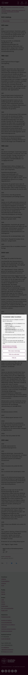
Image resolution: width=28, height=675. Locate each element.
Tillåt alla (14, 357)
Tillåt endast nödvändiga (14, 351)
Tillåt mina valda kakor (14, 354)
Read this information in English (10, 347)
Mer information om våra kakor (10, 346)
